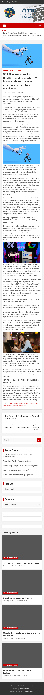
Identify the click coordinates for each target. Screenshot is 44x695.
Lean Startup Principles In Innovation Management (20, 466)
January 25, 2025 (9, 676)
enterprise (22, 403)
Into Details (27, 686)
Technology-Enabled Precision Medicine (17, 461)
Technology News (10, 558)
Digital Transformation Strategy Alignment (18, 475)
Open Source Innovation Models (17, 598)
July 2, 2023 (7, 92)
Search (39, 440)
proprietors (22, 405)
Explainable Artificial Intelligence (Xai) (16, 470)
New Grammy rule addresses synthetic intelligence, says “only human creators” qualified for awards (22, 427)
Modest (15, 405)
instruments (34, 403)
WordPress (29, 691)
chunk (16, 403)
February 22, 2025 (9, 601)
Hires (28, 403)
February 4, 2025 (8, 638)
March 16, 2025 (8, 566)
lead (4, 405)
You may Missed (11, 532)
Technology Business (12, 71)
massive (9, 405)
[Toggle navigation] (4, 25)
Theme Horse (25, 689)
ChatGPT (10, 403)
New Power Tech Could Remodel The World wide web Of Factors (22, 417)
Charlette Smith (17, 92)
